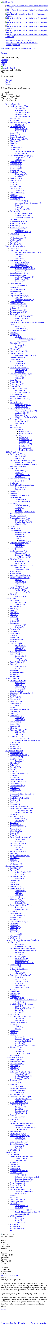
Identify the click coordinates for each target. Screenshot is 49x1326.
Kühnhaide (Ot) (25, 446)
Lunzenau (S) (15, 814)
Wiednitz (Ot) (19, 125)
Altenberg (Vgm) (16, 942)
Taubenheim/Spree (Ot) (23, 232)
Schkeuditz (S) (15, 928)
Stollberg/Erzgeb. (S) (22, 392)
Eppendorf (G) (15, 767)
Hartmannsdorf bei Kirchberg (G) (27, 1177)
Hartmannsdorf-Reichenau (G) (26, 1000)
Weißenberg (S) (15, 240)
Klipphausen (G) (16, 703)
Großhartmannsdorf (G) (18, 781)
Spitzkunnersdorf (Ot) (22, 501)
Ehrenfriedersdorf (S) (17, 289)
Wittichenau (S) (15, 244)
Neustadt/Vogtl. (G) (22, 1078)
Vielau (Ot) (19, 1208)
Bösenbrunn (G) (20, 1107)
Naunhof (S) (19, 648)
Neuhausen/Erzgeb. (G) (18, 827)
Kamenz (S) (14, 170)
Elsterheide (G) (15, 141)
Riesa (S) (13, 728)
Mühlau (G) (14, 823)
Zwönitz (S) (19, 436)
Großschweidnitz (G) (22, 506)
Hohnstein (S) (15, 996)
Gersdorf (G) (14, 1164)
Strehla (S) (14, 744)
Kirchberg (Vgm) (16, 1173)
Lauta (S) (13, 182)
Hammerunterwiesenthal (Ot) (25, 355)
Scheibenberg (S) (21, 376)
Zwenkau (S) (14, 676)
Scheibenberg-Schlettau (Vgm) (21, 374)
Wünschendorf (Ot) (22, 987)
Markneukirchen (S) (17, 1090)
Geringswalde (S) (16, 779)
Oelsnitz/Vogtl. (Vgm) (18, 1105)
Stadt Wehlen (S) (21, 1020)
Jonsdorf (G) (19, 534)
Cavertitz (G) (14, 880)
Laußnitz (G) (19, 176)
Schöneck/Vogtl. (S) (22, 1140)
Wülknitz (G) (19, 734)
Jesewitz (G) (19, 901)
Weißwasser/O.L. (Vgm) (19, 588)
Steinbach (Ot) (20, 320)
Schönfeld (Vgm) (16, 736)
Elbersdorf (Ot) (20, 979)
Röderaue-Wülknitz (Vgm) (19, 730)
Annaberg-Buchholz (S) (18, 250)
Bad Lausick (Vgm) (17, 600)
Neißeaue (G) (19, 584)
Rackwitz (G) (15, 926)
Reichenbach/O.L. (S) (22, 555)
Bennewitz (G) (15, 606)
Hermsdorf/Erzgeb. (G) (23, 946)
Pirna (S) (18, 1029)
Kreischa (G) (14, 1014)
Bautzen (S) (14, 120)
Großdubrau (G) (16, 147)
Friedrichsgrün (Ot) (21, 1206)
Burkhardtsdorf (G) (21, 279)
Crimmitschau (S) (21, 1158)
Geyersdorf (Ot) (20, 258)
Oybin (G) (18, 539)
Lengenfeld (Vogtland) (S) (19, 1088)
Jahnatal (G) (14, 796)
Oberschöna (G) (16, 831)
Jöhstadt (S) (14, 314)
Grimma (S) (14, 623)
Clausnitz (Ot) (20, 839)
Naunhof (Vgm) (16, 644)
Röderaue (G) (19, 732)
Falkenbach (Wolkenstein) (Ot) (26, 411)
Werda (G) (18, 1082)
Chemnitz (4, 60)
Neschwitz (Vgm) (16, 188)
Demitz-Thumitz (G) (17, 137)
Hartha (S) (14, 792)
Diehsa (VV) (14, 468)
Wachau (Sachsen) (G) (18, 238)
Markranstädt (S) (16, 641)
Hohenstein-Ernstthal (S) (19, 1171)
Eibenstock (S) (15, 291)
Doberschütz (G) (16, 887)
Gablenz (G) (19, 458)
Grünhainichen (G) (21, 407)
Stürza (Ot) (19, 983)
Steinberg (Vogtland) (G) (19, 1142)
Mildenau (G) (15, 349)
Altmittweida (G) (21, 819)
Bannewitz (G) (15, 965)
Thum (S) (13, 401)
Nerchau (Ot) (19, 627)
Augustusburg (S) (16, 753)
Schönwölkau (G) (21, 909)
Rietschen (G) (20, 563)
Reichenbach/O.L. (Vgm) (19, 551)
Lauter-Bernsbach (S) (18, 331)
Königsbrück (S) (21, 174)
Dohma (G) (19, 1027)
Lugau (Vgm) (15, 335)
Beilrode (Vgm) (15, 870)
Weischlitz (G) (15, 1150)
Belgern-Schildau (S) (17, 876)
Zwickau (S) (14, 1230)
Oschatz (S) (14, 924)
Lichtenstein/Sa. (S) (22, 1214)
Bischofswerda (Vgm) (18, 127)
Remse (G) (18, 1220)
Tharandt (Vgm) (16, 1047)
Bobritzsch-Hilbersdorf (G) (20, 755)
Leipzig (3, 64)
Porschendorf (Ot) (21, 981)
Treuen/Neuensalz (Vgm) (19, 1144)
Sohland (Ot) (19, 230)
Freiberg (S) (14, 777)
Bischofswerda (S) (21, 129)
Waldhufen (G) (20, 477)
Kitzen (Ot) (23, 660)
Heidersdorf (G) (20, 326)
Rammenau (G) (20, 131)
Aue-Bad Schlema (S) (18, 261)
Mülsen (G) (14, 1197)
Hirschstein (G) (15, 699)
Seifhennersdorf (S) (17, 574)
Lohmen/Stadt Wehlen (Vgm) (20, 1016)
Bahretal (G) (19, 952)
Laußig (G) (14, 911)
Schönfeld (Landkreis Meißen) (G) (27, 740)
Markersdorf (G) (16, 514)
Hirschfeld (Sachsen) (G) (24, 1179)
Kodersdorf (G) (20, 582)
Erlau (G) (13, 769)
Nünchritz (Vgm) (16, 716)
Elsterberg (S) (15, 1070)
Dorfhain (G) (19, 1049)
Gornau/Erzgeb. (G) (22, 421)
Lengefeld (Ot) (20, 363)
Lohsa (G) (13, 184)
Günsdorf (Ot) (24, 442)
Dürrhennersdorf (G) (22, 520)
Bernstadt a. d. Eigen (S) (23, 462)
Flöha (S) (13, 771)
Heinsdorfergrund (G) (22, 1125)
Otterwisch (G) (20, 604)
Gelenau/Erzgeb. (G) (17, 293)
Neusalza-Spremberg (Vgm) (20, 518)
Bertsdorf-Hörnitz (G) (22, 532)
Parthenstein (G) (20, 650)
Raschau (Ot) (19, 372)
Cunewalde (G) (15, 135)
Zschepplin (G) (20, 903)
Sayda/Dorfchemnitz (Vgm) (20, 856)
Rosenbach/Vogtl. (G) (18, 1134)
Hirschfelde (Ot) (20, 596)
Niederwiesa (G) (16, 829)
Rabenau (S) (14, 1031)
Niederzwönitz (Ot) (26, 450)
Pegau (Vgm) (15, 654)
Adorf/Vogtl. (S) (16, 1059)
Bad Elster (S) (15, 1066)
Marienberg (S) (15, 343)
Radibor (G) (14, 219)
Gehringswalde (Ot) (22, 413)
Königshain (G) (20, 553)
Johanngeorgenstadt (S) (18, 312)
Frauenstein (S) (15, 775)
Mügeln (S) (14, 919)
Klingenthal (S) (15, 1084)
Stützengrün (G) (16, 394)
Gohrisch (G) (19, 1006)
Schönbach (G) (20, 524)
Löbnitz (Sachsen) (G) (18, 915)
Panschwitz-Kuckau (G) (23, 112)
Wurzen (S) (14, 674)
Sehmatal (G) (15, 386)
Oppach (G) (19, 547)
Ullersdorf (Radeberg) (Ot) (24, 217)
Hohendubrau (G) (21, 471)
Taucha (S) (14, 930)
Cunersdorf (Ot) (20, 254)
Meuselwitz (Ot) (25, 557)
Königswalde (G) (21, 271)
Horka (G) (18, 580)
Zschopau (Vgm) (16, 419)
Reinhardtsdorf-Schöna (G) (24, 963)
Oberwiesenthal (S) (17, 353)
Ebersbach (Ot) (20, 481)
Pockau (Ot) (19, 366)
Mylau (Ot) (23, 1129)
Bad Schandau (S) (21, 959)
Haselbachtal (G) (16, 164)
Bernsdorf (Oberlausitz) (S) (20, 123)
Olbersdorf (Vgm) (16, 530)
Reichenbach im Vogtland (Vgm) (22, 1123)
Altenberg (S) (19, 944)
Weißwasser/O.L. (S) (22, 592)
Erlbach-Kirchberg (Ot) (27, 339)
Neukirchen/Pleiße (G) (18, 1200)
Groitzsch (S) (15, 629)
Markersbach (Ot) (21, 370)
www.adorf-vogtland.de (9, 1275)
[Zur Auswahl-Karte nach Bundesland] (19, 41)
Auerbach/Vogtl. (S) (17, 1062)
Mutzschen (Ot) (20, 625)
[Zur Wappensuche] (12, 45)
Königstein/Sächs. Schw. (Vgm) (21, 1004)
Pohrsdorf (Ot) (24, 1053)
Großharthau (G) (21, 153)
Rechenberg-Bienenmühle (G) (21, 837)
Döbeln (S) (14, 765)
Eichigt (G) (19, 1109)
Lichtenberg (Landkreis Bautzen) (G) (28, 203)
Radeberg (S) (15, 211)
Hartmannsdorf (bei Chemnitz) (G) (22, 794)
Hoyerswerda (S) (16, 168)
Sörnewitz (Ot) (20, 689)
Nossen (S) (14, 714)
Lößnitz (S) (14, 333)
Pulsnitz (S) (19, 207)
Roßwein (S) (14, 854)
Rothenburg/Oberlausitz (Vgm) (21, 565)
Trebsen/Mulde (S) (16, 672)
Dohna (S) (18, 971)
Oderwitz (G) (15, 528)
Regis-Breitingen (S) (17, 662)
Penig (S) (13, 835)
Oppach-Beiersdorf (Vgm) (19, 543)
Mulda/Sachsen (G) (17, 825)
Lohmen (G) (19, 1018)
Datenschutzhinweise (38, 1323)
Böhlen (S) (14, 609)
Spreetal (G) (14, 234)
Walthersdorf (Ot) (21, 285)
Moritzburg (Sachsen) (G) (19, 709)
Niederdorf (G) (20, 390)
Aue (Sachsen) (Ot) (22, 263)
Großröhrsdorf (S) (16, 162)
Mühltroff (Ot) (20, 1117)
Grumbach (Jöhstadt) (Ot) (24, 316)
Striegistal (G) (15, 858)
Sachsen (4, 53)
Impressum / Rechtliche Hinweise (13, 1323)
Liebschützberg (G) (17, 913)
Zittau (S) (13, 594)
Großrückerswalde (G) (18, 304)
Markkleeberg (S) (16, 639)
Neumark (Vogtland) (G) (19, 1103)
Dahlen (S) (14, 882)
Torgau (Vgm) (15, 932)
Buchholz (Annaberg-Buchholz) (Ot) (28, 252)
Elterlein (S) (19, 429)
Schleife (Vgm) (15, 571)
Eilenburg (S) (15, 897)
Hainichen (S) (15, 788)
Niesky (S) (14, 526)
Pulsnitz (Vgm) (15, 199)
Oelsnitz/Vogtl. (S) (21, 1111)
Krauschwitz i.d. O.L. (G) (19, 495)
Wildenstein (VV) (16, 403)
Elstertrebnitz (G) (21, 656)
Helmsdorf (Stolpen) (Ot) (24, 1039)
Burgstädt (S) (19, 761)
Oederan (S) (14, 833)
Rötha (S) (13, 664)
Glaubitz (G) (19, 718)
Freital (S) (13, 989)
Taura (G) (13, 860)
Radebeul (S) (14, 724)
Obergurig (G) (20, 160)
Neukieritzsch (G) (16, 652)
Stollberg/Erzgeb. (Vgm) (19, 388)
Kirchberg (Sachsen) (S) (23, 1181)
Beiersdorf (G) (20, 545)
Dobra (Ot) (19, 977)
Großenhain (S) (15, 697)
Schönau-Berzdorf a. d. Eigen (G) (27, 464)
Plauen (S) (14, 1119)
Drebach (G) (14, 287)
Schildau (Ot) (19, 878)
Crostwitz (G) (19, 108)
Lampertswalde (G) (22, 738)
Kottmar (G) (14, 493)
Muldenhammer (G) (17, 1094)
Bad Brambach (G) (17, 1064)
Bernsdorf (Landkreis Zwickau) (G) (27, 1212)
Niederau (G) (15, 711)
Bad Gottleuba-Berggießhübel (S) (27, 950)
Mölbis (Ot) (19, 668)
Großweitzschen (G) (17, 786)
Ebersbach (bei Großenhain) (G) (21, 693)
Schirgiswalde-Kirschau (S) (20, 221)
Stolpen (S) (14, 1035)
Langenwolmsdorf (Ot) (23, 1041)
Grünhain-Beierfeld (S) (18, 306)
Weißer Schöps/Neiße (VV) (20, 578)
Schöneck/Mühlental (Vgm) (20, 1136)
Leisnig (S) (14, 802)
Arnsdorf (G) (14, 118)
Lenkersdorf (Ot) (25, 448)
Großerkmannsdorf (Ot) (23, 213)
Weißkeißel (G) (20, 590)
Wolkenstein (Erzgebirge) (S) (20, 409)
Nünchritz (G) (20, 720)
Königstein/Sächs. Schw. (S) (25, 1008)
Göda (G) (13, 145)
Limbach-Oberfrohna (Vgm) (20, 1189)
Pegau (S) (18, 658)
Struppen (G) (19, 1012)
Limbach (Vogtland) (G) (23, 1099)
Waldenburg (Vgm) (17, 1216)
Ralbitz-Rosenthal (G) (22, 116)
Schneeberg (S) (15, 380)
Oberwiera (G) (20, 1218)
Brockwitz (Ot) (20, 683)
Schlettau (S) (19, 378)
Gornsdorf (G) (20, 281)
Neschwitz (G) (20, 191)
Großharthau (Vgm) (17, 149)
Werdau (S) (14, 1224)
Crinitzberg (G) (20, 1175)
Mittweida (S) (19, 821)
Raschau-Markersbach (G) (19, 368)
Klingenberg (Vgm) (17, 998)
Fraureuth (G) (15, 1162)
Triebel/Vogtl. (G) (21, 1113)
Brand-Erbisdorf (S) (17, 757)
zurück (3, 1310)
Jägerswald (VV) (16, 1080)
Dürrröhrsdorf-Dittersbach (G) (21, 975)
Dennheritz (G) (20, 1160)
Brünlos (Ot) (23, 438)
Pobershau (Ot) (20, 345)
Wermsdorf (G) (15, 936)
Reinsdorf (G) (15, 1204)
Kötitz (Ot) (18, 685)
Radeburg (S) (15, 726)
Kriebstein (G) (15, 800)
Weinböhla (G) (15, 749)
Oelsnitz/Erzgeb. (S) (17, 357)
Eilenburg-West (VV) (18, 899)
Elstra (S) (13, 143)
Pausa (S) (13, 1115)
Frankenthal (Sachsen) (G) (24, 151)
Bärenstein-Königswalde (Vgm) (21, 267)
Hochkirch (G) (15, 166)
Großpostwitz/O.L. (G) (23, 158)
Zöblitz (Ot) (19, 347)
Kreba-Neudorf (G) (22, 561)
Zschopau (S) (19, 423)
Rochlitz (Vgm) (15, 845)
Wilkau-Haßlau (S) (17, 1228)
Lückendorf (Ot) (25, 541)
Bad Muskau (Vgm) (17, 454)
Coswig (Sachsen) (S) (18, 681)
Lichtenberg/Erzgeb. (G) (23, 810)
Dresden (4, 62)
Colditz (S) (14, 617)
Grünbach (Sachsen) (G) (23, 1076)
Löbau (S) (18, 510)
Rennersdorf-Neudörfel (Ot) (25, 1045)
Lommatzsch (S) (16, 705)
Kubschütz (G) (15, 180)
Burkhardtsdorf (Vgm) (18, 275)
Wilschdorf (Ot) (20, 985)
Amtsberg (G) (15, 248)
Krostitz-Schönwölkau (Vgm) (20, 905)
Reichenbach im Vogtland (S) (25, 1127)
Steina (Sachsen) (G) (22, 209)
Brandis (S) (14, 615)
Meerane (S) (14, 1195)
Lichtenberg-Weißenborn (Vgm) (21, 808)
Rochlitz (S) (19, 847)
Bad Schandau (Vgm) (18, 957)
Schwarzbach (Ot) (25, 433)
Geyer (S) (18, 298)
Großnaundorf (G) (21, 201)
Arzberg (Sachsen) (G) (23, 872)
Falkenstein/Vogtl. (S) (22, 1074)
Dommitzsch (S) (20, 891)
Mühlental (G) (20, 1138)
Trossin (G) (19, 895)
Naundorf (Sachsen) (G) (18, 922)
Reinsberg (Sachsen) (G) (19, 843)
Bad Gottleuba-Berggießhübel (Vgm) (23, 948)
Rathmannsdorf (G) (22, 961)
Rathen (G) (19, 1010)
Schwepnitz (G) (15, 226)
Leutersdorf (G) (15, 497)
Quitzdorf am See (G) (22, 475)
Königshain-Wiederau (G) (19, 798)
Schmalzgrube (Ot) (21, 318)
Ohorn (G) (18, 205)
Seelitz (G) (18, 849)
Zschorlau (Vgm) (16, 425)
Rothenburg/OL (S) (22, 569)
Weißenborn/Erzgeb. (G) (23, 812)
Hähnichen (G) (20, 567)
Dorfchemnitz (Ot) (25, 440)
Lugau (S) (18, 337)
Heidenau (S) (15, 994)
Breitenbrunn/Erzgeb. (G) (19, 273)
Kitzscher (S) (14, 633)
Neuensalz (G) (20, 1146)
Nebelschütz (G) (20, 110)
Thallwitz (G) (15, 670)
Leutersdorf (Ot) (20, 499)
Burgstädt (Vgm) (16, 759)
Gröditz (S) (14, 695)
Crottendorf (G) (15, 283)
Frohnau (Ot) (19, 256)
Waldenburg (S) (20, 1222)
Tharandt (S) (19, 1051)
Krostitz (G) (19, 907)
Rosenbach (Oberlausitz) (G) (25, 512)
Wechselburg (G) (16, 864)
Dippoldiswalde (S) (17, 967)
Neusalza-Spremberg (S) (23, 522)
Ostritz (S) (13, 549)
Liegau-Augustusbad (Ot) (24, 215)
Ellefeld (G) (14, 1068)
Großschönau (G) (21, 487)
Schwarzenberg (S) (17, 384)
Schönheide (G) (15, 382)
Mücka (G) (19, 473)
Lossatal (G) (14, 635)
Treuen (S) (18, 1148)
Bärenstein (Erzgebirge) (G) (25, 269)
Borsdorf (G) (14, 613)
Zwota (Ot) (19, 1086)
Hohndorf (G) (15, 308)
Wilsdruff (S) (14, 1055)
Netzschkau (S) (20, 1101)
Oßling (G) (14, 195)
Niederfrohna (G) (21, 1193)
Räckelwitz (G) (20, 114)
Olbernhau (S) (15, 359)
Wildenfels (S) (15, 1226)
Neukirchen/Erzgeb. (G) (18, 351)
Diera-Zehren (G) (16, 691)
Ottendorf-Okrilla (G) (18, 197)
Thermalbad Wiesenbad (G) (20, 398)
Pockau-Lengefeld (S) (18, 361)
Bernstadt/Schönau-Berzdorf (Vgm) (23, 460)
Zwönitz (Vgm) (15, 427)
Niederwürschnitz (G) (22, 341)
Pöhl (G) (13, 1121)
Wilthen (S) (14, 242)
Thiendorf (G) (15, 746)
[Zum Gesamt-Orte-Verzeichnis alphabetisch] (21, 43)
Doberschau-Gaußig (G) (19, 139)
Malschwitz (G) (15, 186)
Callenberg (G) (15, 1154)
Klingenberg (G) (21, 1002)
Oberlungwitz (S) (16, 1202)
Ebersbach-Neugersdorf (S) (20, 479)
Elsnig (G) (18, 893)
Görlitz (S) (14, 483)
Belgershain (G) (20, 646)
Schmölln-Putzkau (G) (18, 223)
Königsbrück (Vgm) (17, 172)
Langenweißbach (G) (17, 1185)
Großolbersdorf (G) (17, 302)
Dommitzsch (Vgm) (17, 889)
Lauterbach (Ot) (20, 1043)
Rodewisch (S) (15, 1132)
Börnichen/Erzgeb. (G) (23, 405)
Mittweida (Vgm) (16, 816)
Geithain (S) (14, 621)
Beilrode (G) (19, 874)
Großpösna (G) (15, 631)
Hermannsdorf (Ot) (26, 431)
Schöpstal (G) (19, 586)
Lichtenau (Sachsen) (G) (19, 806)
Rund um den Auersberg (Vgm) (21, 1210)
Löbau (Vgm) (15, 504)
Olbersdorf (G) (20, 536)
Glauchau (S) (15, 1167)
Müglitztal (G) (20, 973)
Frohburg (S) (14, 619)
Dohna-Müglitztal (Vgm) (19, 969)
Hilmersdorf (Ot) (21, 415)
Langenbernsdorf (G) (17, 1183)
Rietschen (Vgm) (16, 559)
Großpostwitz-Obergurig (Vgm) (21, 155)
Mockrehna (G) (15, 917)
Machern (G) (14, 637)
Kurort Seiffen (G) (21, 328)
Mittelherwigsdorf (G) (18, 516)
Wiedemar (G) (15, 938)
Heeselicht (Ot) (20, 1037)
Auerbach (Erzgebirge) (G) (24, 277)
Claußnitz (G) (15, 763)
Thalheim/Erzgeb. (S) (18, 396)
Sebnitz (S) (14, 1033)
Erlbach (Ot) (19, 1092)
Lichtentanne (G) (16, 1187)
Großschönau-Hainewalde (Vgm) (22, 485)
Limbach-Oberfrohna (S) (23, 1191)
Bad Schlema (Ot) (21, 265)
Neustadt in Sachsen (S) (18, 1022)
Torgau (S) (18, 934)
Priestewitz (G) (15, 722)
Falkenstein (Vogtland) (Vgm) (21, 1072)
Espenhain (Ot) (20, 666)
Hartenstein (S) (15, 1169)
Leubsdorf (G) (15, 804)
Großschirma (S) (16, 784)
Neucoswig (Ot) (20, 687)
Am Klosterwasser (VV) (19, 106)
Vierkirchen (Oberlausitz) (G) (20, 576)
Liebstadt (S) (19, 954)
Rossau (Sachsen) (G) (18, 852)
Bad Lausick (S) (20, 602)
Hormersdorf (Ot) (25, 444)
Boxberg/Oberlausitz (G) (19, 466)
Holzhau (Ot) (19, 841)
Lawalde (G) (19, 508)
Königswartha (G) (16, 178)
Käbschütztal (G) (16, 701)
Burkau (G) (14, 133)
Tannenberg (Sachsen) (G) (24, 300)
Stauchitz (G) (15, 742)
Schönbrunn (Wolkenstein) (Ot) (26, 417)
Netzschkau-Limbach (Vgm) (20, 1097)
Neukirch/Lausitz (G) (17, 193)
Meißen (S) (14, 707)
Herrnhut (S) (14, 491)
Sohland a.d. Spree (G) (18, 228)
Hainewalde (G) (20, 489)
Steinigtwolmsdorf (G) (18, 236)
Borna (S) (13, 611)
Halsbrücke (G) (15, 790)
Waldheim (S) (15, 862)
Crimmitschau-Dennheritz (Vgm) (22, 1156)
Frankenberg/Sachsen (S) (19, 773)
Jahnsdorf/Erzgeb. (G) (18, 310)
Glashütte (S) (14, 992)
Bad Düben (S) (15, 868)
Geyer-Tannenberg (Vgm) (19, 296)
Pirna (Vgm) (14, 1024)
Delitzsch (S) (14, 884)
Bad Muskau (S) (20, 456)
